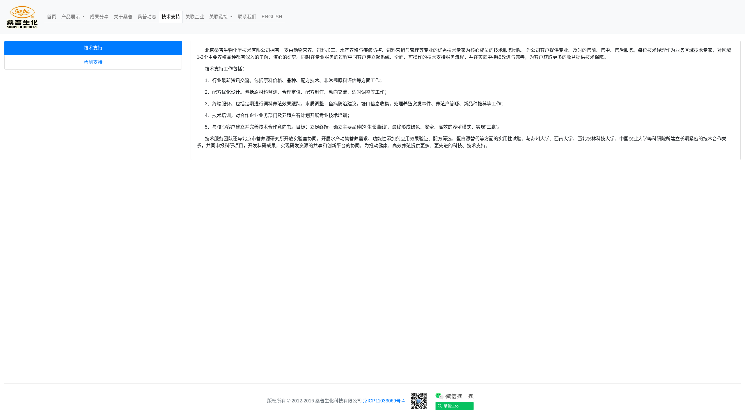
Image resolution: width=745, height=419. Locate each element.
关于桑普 (123, 16)
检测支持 (93, 62)
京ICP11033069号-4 (384, 400)
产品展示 (71, 16)
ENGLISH (272, 16)
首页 (51, 16)
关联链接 (219, 16)
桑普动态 (147, 16)
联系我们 (247, 16)
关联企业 (194, 16)
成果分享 (99, 16)
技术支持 (171, 16)
